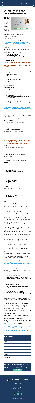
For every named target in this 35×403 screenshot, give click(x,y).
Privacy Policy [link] (19, 398)
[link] (34, 6)
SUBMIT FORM (17, 369)
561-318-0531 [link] (24, 3)
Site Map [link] (14, 398)
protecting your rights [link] (17, 311)
